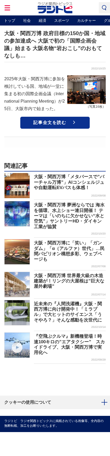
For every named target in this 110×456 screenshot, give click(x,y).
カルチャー (86, 20)
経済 (42, 20)
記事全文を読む (49, 122)
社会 (27, 20)
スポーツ (61, 20)
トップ (9, 20)
